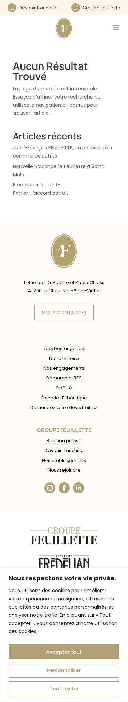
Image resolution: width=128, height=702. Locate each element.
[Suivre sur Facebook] (64, 487)
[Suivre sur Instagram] (49, 487)
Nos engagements (64, 368)
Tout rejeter (64, 688)
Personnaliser (64, 670)
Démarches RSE (64, 378)
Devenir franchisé (64, 450)
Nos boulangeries (64, 348)
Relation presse (64, 440)
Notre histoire (64, 358)
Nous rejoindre (64, 470)
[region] (64, 635)
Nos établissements (64, 460)
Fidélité (64, 388)
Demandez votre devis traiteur (64, 407)
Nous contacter (64, 312)
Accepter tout (64, 651)
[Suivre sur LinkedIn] (78, 487)
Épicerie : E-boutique (64, 397)
